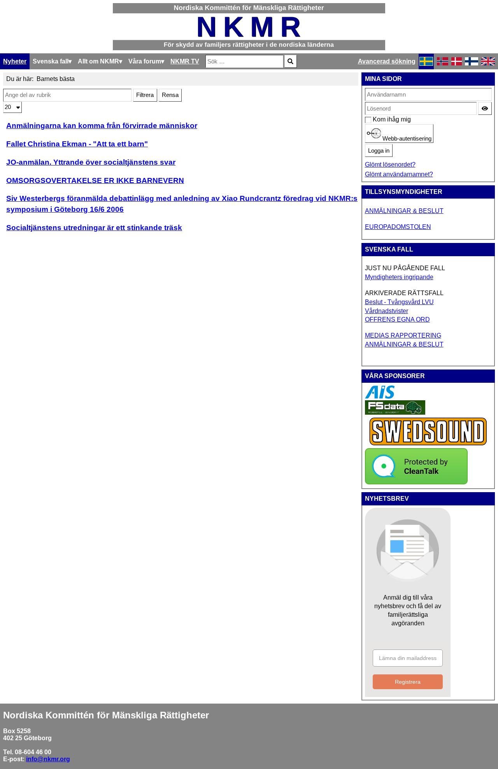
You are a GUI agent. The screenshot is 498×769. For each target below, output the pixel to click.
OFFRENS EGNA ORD (397, 319)
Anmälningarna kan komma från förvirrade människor (101, 125)
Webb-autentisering (406, 138)
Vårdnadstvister (386, 311)
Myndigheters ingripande (399, 277)
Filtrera (145, 95)
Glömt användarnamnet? (399, 174)
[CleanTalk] (416, 482)
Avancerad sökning (387, 61)
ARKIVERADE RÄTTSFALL (404, 293)
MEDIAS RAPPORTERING (403, 335)
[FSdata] (395, 412)
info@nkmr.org (48, 759)
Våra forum (144, 61)
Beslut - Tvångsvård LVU (399, 302)
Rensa (170, 95)
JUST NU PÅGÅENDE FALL (405, 268)
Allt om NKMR (98, 61)
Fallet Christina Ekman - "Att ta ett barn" (77, 144)
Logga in (378, 151)
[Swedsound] (428, 444)
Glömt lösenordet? (390, 164)
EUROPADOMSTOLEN (398, 226)
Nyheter (14, 61)
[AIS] (380, 396)
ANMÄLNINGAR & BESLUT (404, 211)
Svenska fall (50, 61)
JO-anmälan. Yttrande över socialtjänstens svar (90, 162)
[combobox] (244, 61)
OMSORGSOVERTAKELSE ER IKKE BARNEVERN (95, 180)
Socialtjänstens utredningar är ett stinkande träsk (94, 227)
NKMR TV (184, 61)
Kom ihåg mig (377, 119)
